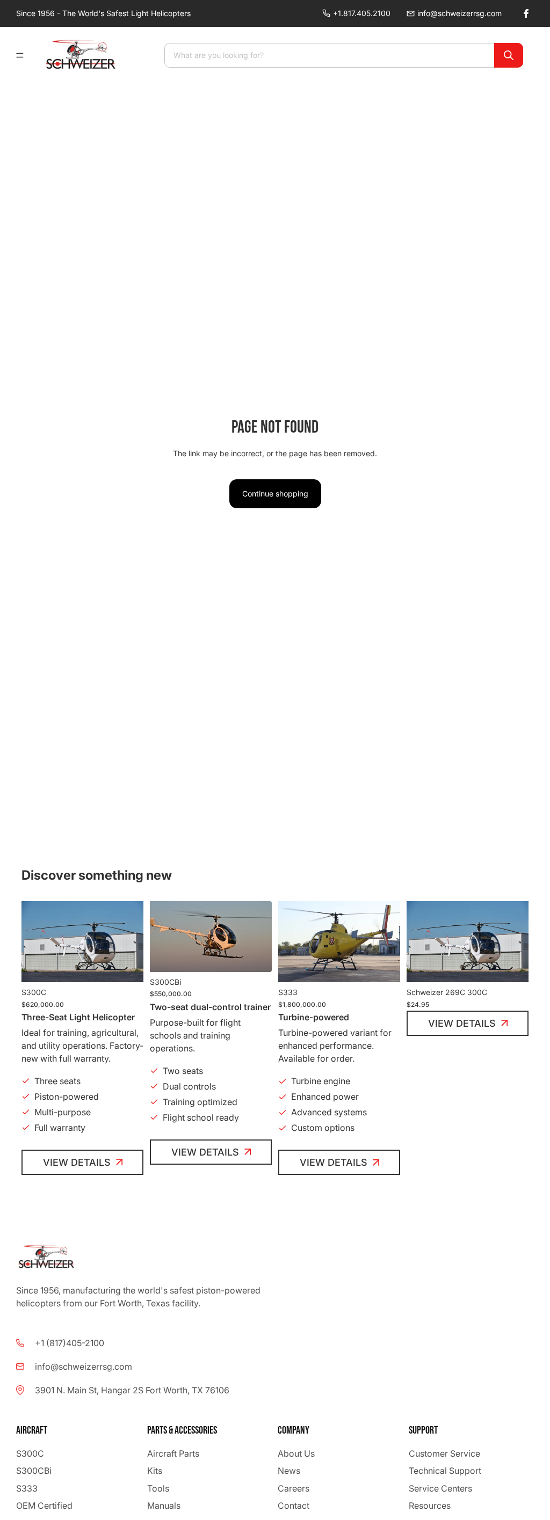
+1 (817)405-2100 (69, 1343)
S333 (27, 1488)
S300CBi (34, 1471)
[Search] (508, 55)
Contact (293, 1505)
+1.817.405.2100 (361, 13)
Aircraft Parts (173, 1453)
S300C (30, 1453)
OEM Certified (44, 1505)
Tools (158, 1488)
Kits (154, 1471)
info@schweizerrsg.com (459, 13)
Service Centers (440, 1488)
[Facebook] (526, 13)
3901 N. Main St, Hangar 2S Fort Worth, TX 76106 (132, 1390)
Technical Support (445, 1471)
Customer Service (444, 1453)
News (289, 1471)
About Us (296, 1453)
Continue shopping (275, 493)
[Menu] (24, 55)
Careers (293, 1488)
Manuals (163, 1505)
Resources (430, 1505)
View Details (77, 1162)
